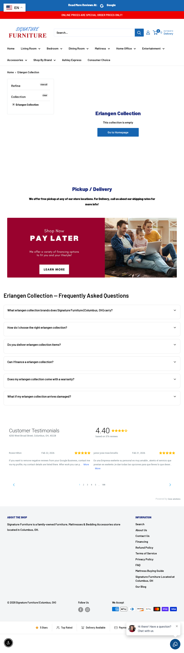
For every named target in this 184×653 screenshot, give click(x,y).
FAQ (137, 565)
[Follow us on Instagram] (87, 609)
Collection (18, 97)
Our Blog (140, 586)
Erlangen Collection (28, 72)
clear (45, 95)
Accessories (15, 60)
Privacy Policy (144, 559)
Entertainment (151, 48)
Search (139, 524)
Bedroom (52, 48)
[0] (155, 32)
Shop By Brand (42, 60)
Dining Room (77, 48)
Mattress (100, 48)
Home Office (124, 48)
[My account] (148, 33)
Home (11, 48)
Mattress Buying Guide (149, 570)
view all (43, 84)
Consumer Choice (99, 60)
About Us (141, 530)
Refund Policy (144, 547)
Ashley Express (71, 60)
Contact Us (142, 535)
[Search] (139, 33)
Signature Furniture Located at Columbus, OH (155, 578)
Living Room (28, 48)
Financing (141, 541)
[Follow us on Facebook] (80, 609)
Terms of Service (146, 553)
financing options (36, 370)
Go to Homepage (118, 132)
